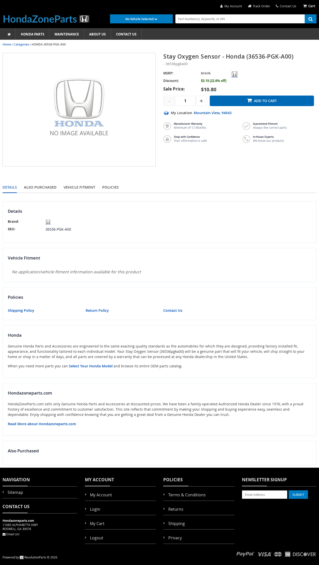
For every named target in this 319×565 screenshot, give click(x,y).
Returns (175, 509)
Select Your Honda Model (91, 366)
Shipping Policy (21, 310)
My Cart (97, 523)
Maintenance (67, 34)
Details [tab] (10, 187)
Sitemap (15, 492)
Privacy (175, 538)
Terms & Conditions (187, 495)
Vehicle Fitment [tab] (79, 187)
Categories (21, 44)
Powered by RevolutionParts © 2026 (30, 557)
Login (95, 509)
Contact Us (287, 6)
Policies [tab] (110, 187)
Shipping (176, 523)
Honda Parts (32, 34)
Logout (96, 538)
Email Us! (12, 534)
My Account (232, 6)
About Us (97, 34)
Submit (298, 494)
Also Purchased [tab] (40, 187)
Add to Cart (265, 100)
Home (7, 44)
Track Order (260, 6)
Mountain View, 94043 (213, 113)
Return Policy (97, 310)
